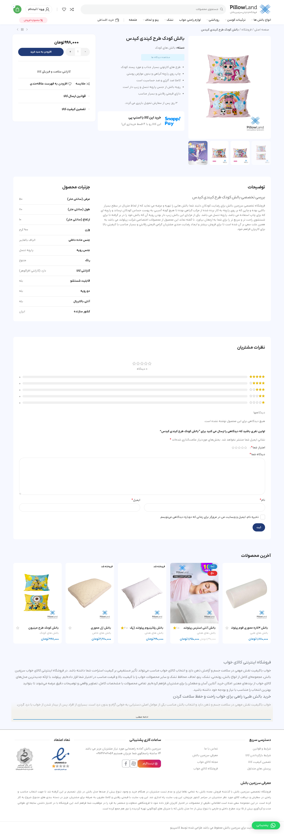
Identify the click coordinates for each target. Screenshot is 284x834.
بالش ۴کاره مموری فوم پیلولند (248, 628)
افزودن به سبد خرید (41, 51)
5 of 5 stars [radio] (233, 447)
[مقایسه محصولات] (72, 9)
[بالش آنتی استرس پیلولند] (194, 593)
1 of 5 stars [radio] (245, 447)
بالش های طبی (259, 633)
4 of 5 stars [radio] (236, 447)
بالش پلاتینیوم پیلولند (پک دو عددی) (140, 628)
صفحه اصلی (261, 30)
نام (262, 500)
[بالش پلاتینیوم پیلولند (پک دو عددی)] (142, 593)
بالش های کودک (165, 48)
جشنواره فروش (32, 20)
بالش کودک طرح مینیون (43, 628)
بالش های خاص (101, 633)
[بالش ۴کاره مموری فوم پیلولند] (247, 593)
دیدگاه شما (257, 454)
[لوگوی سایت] (250, 9)
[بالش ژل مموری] (90, 593)
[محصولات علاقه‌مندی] (64, 9)
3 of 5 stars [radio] (239, 447)
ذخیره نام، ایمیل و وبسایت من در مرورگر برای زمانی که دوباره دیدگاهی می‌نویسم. (209, 517)
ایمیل (136, 500)
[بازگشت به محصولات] (22, 29)
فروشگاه (246, 30)
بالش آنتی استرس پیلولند (199, 628)
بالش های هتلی (206, 633)
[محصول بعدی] (17, 29)
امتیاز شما (258, 447)
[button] (266, 825)
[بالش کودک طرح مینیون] (37, 593)
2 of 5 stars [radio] (242, 447)
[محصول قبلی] (27, 29)
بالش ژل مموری (101, 628)
